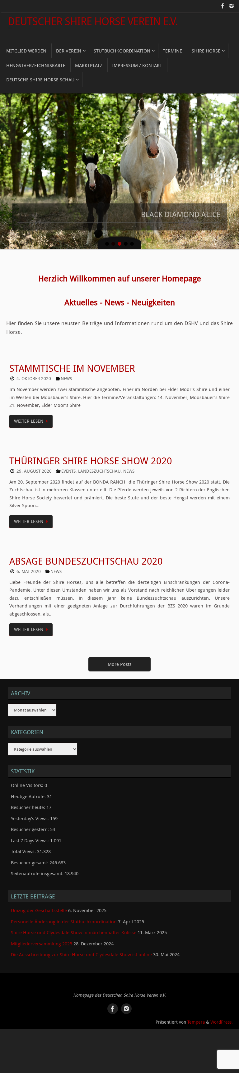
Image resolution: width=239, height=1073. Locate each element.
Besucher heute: (28, 798)
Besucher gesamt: (30, 853)
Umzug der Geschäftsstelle (39, 901)
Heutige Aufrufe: (29, 787)
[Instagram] (231, 6)
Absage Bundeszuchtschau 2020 (86, 551)
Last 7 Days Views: (30, 831)
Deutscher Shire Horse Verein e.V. (93, 21)
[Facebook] (222, 6)
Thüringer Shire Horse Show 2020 (90, 451)
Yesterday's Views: (30, 809)
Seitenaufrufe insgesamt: (38, 864)
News (66, 369)
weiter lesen (28, 411)
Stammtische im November (72, 359)
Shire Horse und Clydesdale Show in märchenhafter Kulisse (73, 923)
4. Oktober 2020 (33, 369)
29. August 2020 (34, 461)
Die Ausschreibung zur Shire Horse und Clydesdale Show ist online (81, 945)
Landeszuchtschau (99, 461)
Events (68, 461)
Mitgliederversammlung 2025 (41, 934)
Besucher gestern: (30, 820)
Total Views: (24, 842)
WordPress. (221, 1013)
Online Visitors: (28, 776)
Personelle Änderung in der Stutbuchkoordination (64, 912)
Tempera (196, 1013)
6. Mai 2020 (28, 562)
